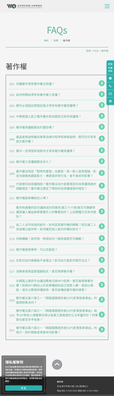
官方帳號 (110, 78)
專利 (46, 40)
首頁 (88, 50)
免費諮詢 (110, 69)
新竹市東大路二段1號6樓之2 (75, 386)
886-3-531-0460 (90, 390)
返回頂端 (110, 101)
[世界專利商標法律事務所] (24, 6)
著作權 (66, 40)
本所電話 (110, 86)
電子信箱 (110, 93)
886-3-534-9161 (69, 390)
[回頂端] (57, 364)
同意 (23, 388)
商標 (55, 40)
